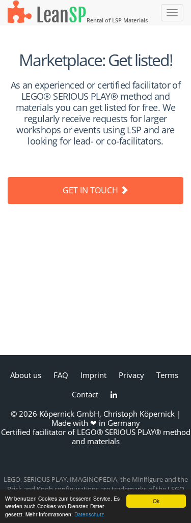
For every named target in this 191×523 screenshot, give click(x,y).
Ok (156, 501)
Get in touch (91, 190)
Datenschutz (89, 514)
